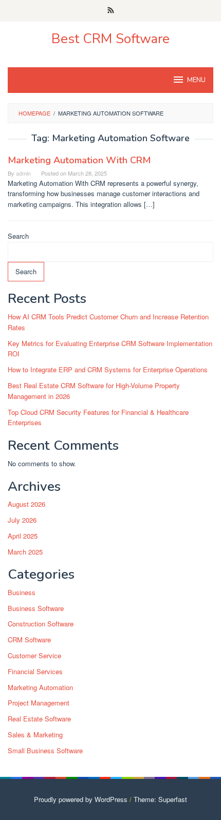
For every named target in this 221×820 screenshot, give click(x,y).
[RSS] (111, 11)
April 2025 (23, 536)
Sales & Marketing (35, 734)
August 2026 (26, 504)
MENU (196, 80)
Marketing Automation (40, 687)
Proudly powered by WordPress (80, 799)
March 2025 (25, 552)
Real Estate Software (39, 718)
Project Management (38, 703)
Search (18, 236)
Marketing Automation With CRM (79, 160)
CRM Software (29, 639)
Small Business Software (45, 750)
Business (21, 592)
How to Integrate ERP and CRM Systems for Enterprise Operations (108, 369)
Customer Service (34, 655)
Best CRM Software (110, 39)
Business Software (36, 608)
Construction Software (40, 623)
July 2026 (22, 520)
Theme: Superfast (160, 799)
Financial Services (35, 671)
